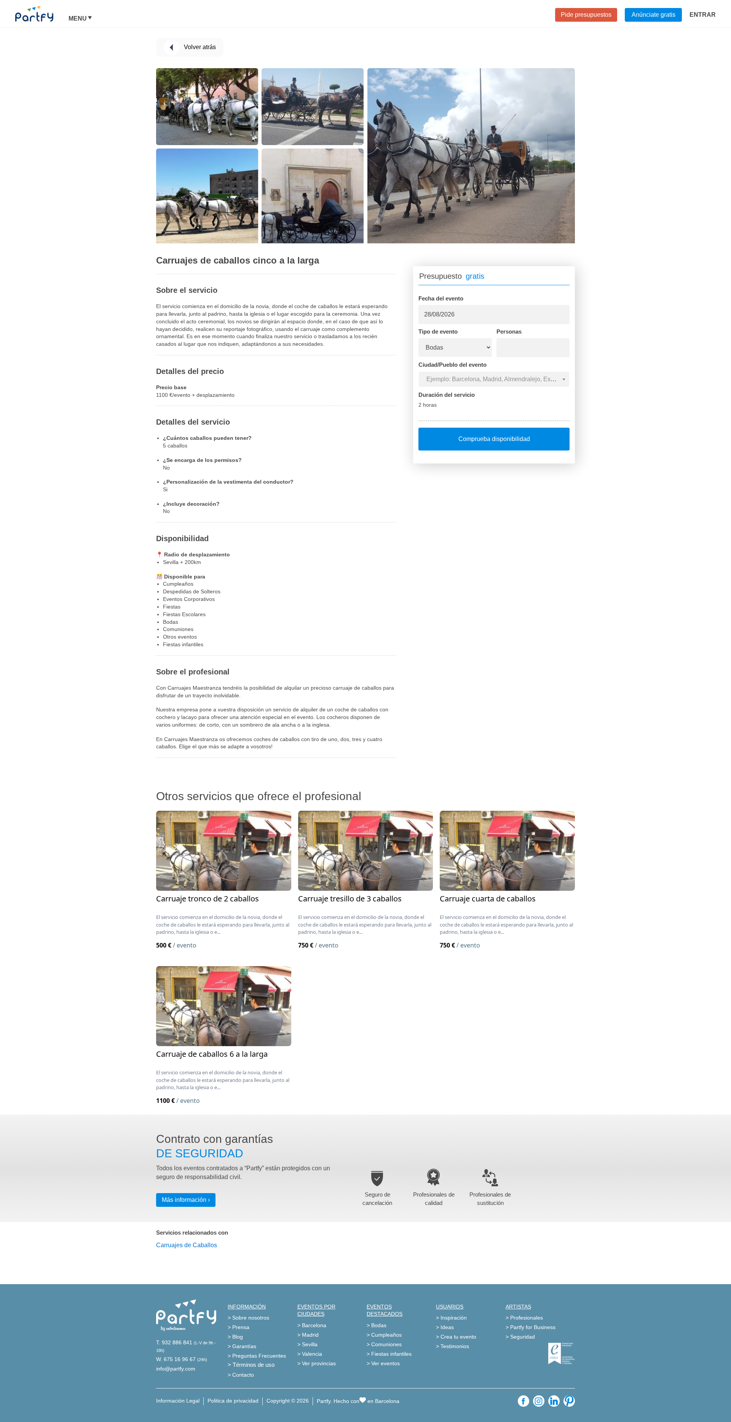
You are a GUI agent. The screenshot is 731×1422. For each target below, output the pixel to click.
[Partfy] (42, 14)
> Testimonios (452, 1346)
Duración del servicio (446, 395)
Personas (509, 331)
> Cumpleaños (384, 1335)
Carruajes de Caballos (186, 1245)
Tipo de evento (438, 331)
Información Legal (178, 1401)
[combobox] (494, 379)
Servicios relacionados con (192, 1232)
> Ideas (445, 1327)
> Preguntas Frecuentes (257, 1356)
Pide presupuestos (586, 14)
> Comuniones (384, 1344)
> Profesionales (524, 1318)
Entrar (703, 14)
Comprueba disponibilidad (494, 439)
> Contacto (241, 1375)
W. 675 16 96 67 (176, 1359)
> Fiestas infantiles (389, 1354)
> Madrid (308, 1335)
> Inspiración (451, 1318)
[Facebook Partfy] (523, 1401)
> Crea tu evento (456, 1337)
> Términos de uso (251, 1365)
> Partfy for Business (530, 1327)
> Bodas (376, 1325)
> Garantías (242, 1346)
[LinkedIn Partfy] (554, 1401)
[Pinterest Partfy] (569, 1401)
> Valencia (309, 1354)
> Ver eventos (383, 1363)
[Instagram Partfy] (538, 1401)
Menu (78, 19)
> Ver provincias (316, 1363)
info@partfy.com (175, 1369)
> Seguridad (520, 1337)
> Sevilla (307, 1344)
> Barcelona (311, 1325)
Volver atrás (200, 47)
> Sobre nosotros (248, 1318)
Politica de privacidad (233, 1401)
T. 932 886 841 (174, 1342)
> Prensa (238, 1327)
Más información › (186, 1200)
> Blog (235, 1337)
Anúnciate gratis (653, 14)
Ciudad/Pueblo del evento (452, 364)
